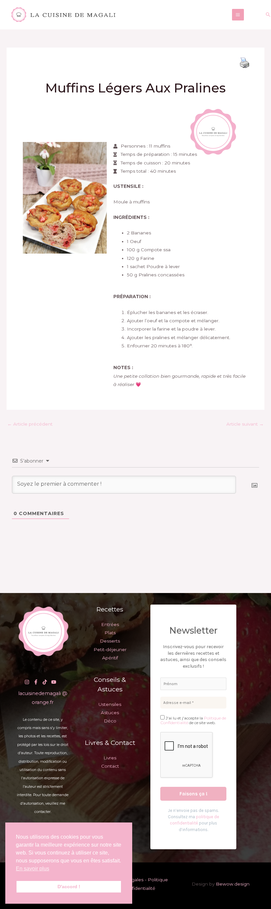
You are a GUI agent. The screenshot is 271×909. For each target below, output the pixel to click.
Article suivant (245, 424)
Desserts (110, 641)
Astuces (110, 712)
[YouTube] (53, 682)
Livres (109, 757)
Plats (110, 632)
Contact (110, 766)
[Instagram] (26, 682)
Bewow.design (233, 884)
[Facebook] (35, 682)
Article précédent (30, 424)
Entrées (110, 624)
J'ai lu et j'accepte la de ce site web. (193, 720)
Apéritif (110, 657)
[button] (268, 14)
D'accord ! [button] (69, 886)
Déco (110, 720)
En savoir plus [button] (32, 868)
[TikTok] (44, 682)
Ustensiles (109, 704)
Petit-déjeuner (110, 649)
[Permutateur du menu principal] (238, 15)
